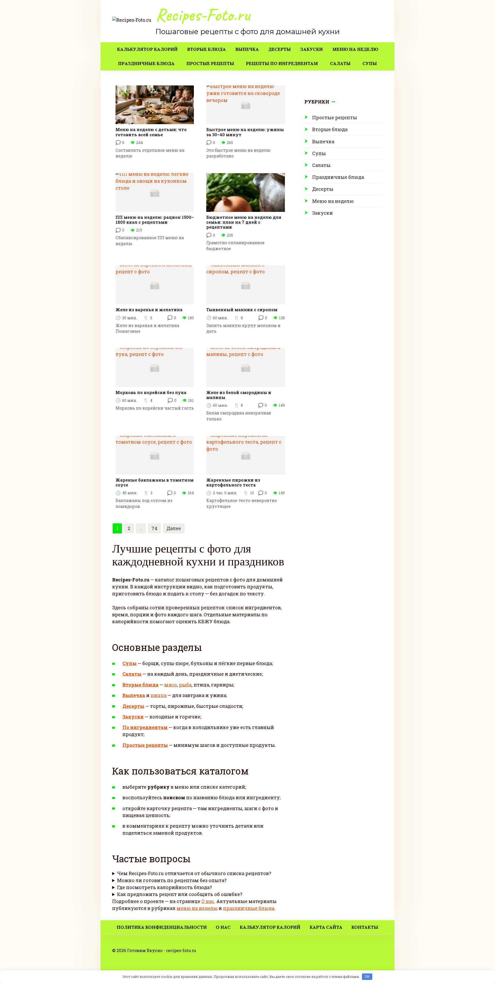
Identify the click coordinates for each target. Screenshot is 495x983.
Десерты (279, 49)
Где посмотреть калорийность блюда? (164, 887)
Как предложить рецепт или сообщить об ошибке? (179, 894)
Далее (174, 528)
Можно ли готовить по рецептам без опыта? (172, 880)
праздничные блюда (248, 908)
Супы (369, 63)
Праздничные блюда (146, 63)
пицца (159, 695)
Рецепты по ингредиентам (282, 63)
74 (154, 528)
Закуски (311, 49)
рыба (185, 685)
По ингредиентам (145, 727)
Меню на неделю (355, 49)
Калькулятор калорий (147, 49)
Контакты (364, 927)
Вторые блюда (206, 49)
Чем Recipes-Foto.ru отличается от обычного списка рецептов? (194, 873)
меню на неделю (197, 908)
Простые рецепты (210, 63)
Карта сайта (326, 927)
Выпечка (247, 49)
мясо (170, 685)
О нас (207, 901)
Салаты (340, 63)
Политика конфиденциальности (162, 927)
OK (367, 977)
